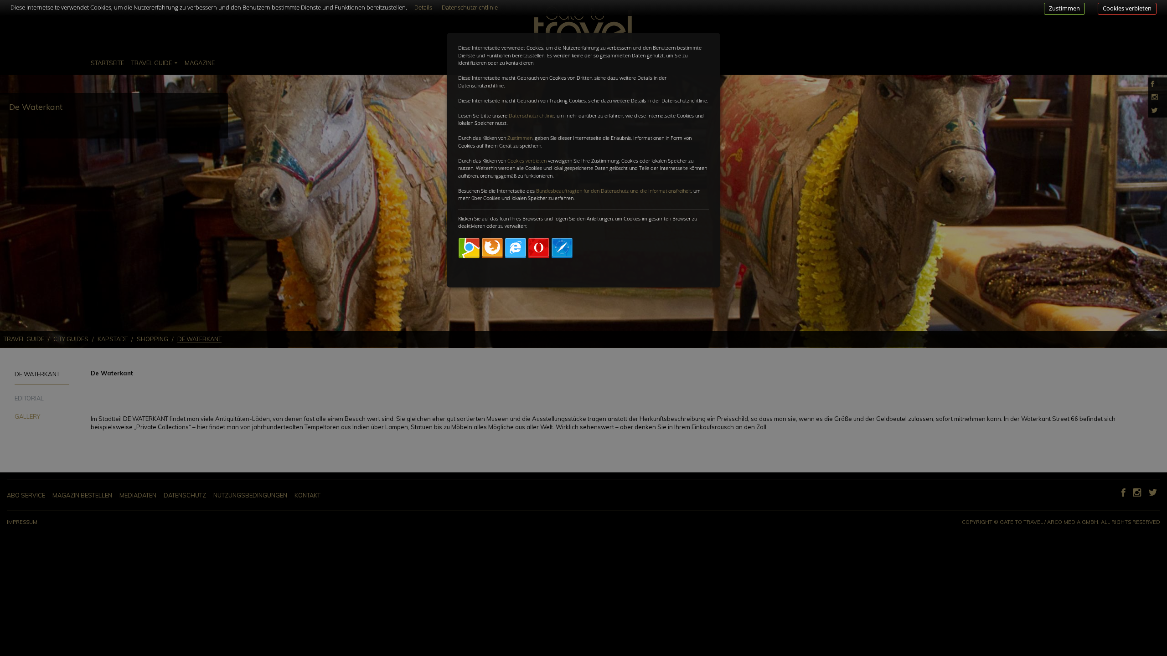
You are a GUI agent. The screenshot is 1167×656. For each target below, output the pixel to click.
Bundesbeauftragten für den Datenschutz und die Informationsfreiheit (613, 190)
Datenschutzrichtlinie (531, 115)
